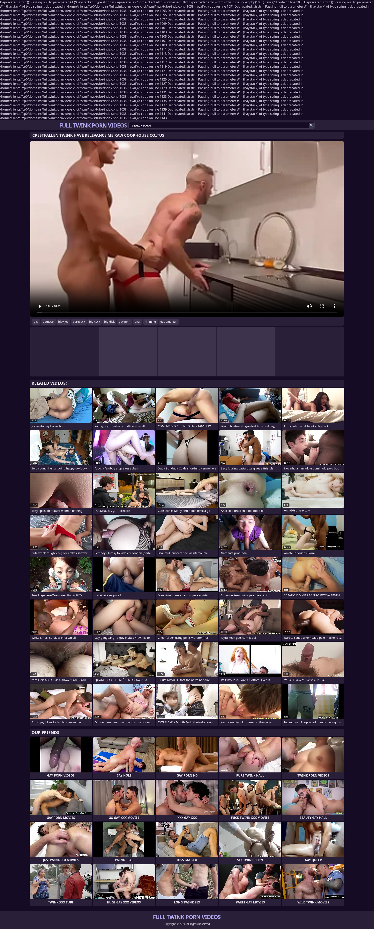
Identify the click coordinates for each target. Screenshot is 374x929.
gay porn (125, 321)
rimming (150, 321)
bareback (79, 321)
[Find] (311, 125)
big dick (109, 321)
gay (36, 321)
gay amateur (168, 321)
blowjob (63, 321)
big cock (94, 321)
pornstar (48, 321)
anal (137, 321)
